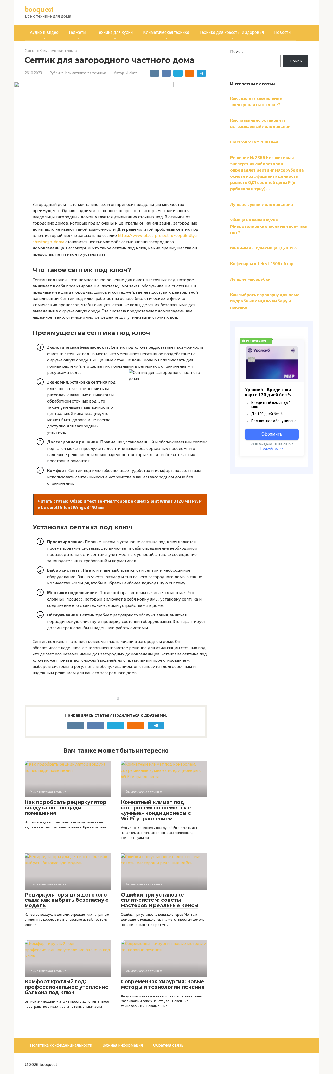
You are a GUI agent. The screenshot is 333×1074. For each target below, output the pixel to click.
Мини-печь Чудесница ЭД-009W (264, 247)
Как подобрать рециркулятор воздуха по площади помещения (65, 807)
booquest (39, 9)
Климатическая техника (166, 32)
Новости (282, 32)
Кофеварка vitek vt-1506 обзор (261, 263)
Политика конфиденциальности (61, 1045)
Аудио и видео (44, 32)
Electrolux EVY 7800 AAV (254, 141)
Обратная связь (168, 1045)
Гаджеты (77, 32)
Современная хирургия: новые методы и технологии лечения (162, 984)
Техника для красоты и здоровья (232, 32)
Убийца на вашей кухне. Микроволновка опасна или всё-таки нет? (269, 226)
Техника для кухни (115, 32)
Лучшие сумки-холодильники (261, 204)
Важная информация (123, 1045)
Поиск (236, 51)
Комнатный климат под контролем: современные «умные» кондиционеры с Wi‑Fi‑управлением (156, 810)
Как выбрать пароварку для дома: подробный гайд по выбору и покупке (265, 300)
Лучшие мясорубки (250, 278)
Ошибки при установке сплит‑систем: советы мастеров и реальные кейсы (159, 900)
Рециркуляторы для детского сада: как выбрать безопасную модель (67, 900)
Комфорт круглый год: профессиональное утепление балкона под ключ (66, 987)
